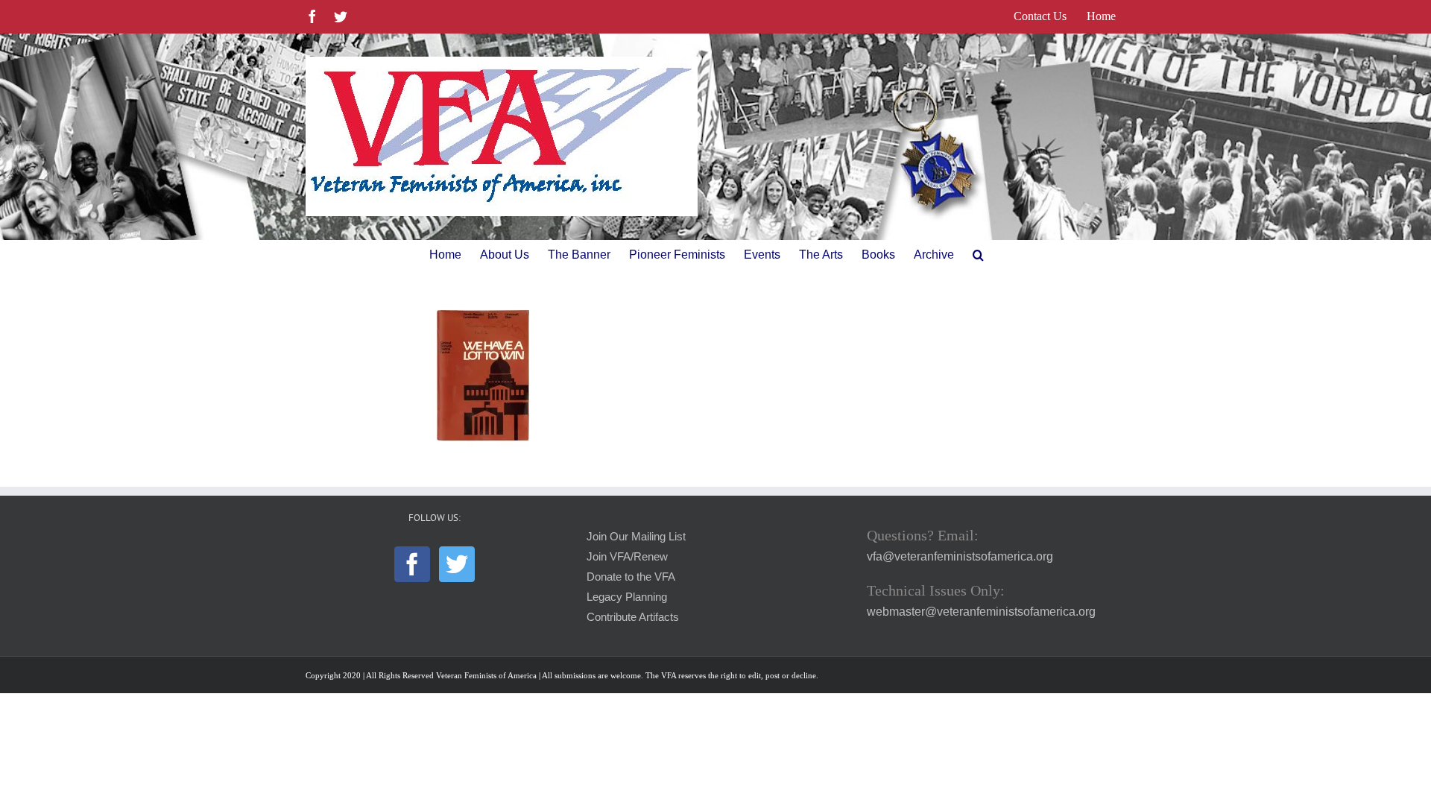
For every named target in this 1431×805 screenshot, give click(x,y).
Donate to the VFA (631, 577)
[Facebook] (412, 564)
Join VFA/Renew (627, 557)
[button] (978, 255)
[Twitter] (457, 564)
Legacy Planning (627, 597)
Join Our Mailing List (636, 537)
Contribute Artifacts (633, 617)
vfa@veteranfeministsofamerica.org (960, 556)
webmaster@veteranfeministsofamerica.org (981, 611)
